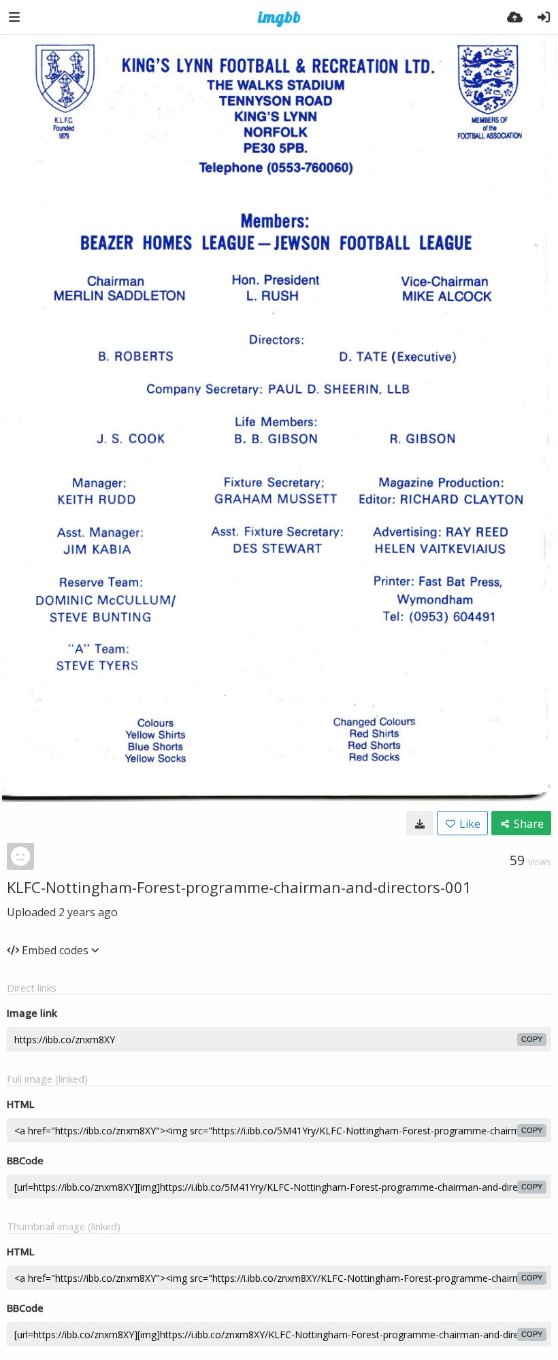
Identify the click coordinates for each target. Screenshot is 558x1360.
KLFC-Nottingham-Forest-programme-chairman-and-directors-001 (239, 887)
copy (531, 1039)
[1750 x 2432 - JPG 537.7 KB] (419, 823)
